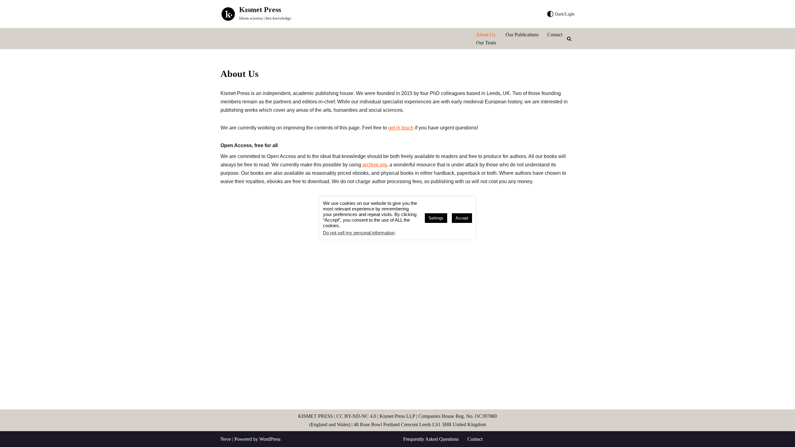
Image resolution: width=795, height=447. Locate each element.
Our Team (486, 42)
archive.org (374, 164)
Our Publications (522, 34)
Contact (554, 34)
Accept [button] (462, 218)
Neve (225, 439)
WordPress (269, 439)
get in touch (401, 127)
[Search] (569, 38)
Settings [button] (436, 218)
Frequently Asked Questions (431, 439)
